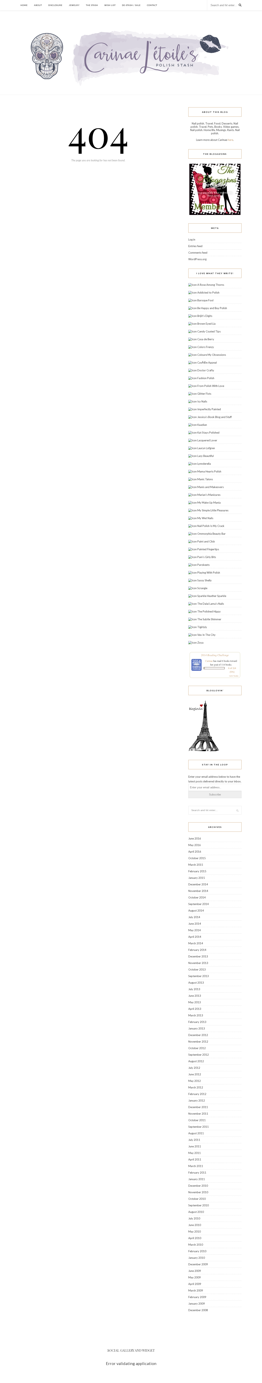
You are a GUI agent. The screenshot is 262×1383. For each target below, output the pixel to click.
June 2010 (194, 1225)
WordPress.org (197, 259)
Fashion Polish (205, 378)
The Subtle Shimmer (209, 619)
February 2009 (197, 1297)
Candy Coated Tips (209, 331)
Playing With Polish (208, 572)
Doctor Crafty (205, 370)
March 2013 (195, 1015)
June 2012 (194, 1074)
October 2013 (197, 969)
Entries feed (195, 246)
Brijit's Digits (204, 316)
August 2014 (196, 910)
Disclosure (55, 5)
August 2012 (196, 1061)
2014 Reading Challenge (215, 655)
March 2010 (195, 1244)
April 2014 (194, 936)
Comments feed (197, 252)
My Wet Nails (205, 518)
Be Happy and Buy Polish (212, 308)
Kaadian (202, 424)
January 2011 (196, 1179)
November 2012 (198, 1041)
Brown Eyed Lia (206, 323)
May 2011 (194, 1153)
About (38, 5)
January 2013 (196, 1028)
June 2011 (194, 1146)
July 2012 (194, 1067)
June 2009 (194, 1270)
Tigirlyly (202, 627)
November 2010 (198, 1192)
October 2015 (197, 858)
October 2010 (197, 1198)
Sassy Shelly (204, 580)
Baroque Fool (205, 300)
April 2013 (194, 1008)
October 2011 (197, 1120)
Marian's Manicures (208, 494)
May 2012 (194, 1080)
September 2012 (198, 1054)
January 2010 (196, 1257)
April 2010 (194, 1238)
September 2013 (198, 976)
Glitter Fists (204, 393)
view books (233, 675)
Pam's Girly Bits (206, 557)
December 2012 (198, 1035)
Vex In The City (206, 634)
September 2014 (198, 904)
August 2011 (196, 1133)
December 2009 (198, 1264)
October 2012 (197, 1048)
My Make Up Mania (209, 502)
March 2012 (195, 1087)
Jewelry (74, 5)
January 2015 (196, 877)
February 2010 (197, 1251)
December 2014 (198, 884)
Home (24, 5)
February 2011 (197, 1172)
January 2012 (196, 1100)
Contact (152, 5)
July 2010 (194, 1218)
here (230, 139)
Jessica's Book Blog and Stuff (214, 417)
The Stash (92, 5)
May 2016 (194, 845)
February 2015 (197, 871)
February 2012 (197, 1094)
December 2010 (198, 1185)
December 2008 (198, 1310)
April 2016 (194, 851)
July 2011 (194, 1139)
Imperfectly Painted (209, 409)
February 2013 (197, 1022)
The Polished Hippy (209, 611)
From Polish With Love (210, 386)
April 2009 (194, 1284)
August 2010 (196, 1212)
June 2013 (194, 995)
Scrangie (202, 588)
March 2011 (195, 1166)
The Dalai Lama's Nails (210, 603)
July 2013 (194, 989)
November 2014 (198, 891)
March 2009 (195, 1290)
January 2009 (196, 1303)
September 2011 (198, 1126)
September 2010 (198, 1205)
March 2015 (195, 864)
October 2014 (197, 897)
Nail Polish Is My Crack (210, 526)
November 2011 (198, 1113)
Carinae (209, 660)
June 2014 (194, 923)
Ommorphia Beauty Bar (211, 533)
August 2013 (196, 982)
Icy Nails (202, 401)
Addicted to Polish (208, 292)
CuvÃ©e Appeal (207, 362)
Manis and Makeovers (210, 487)
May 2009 (194, 1277)
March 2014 (195, 943)
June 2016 (194, 838)
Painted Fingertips (208, 549)
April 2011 (194, 1159)
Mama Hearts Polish (209, 471)
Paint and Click (206, 541)
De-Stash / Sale (131, 5)
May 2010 (194, 1231)
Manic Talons (205, 479)
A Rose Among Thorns (210, 284)
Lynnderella (204, 463)
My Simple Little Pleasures (212, 510)
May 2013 (194, 1002)
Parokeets (203, 564)
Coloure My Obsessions (211, 354)
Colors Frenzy (205, 347)
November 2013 (198, 963)
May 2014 (194, 930)
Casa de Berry (205, 339)
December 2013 (198, 956)
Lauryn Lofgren (206, 448)
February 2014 (197, 949)
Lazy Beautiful (205, 456)
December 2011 (198, 1107)
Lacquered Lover (207, 440)
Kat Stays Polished (208, 432)
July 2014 (194, 917)
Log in (191, 239)
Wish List (110, 5)
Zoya (200, 642)
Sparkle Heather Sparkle (211, 596)
